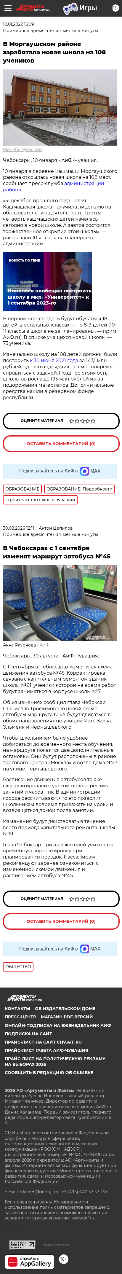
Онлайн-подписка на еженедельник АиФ (58, 1025)
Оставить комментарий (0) (61, 443)
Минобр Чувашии (22, 149)
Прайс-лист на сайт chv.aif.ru (43, 1042)
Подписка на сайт (28, 1033)
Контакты (17, 1008)
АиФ (44, 645)
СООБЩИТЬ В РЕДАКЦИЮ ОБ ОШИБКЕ (49, 1072)
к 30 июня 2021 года (54, 360)
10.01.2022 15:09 (18, 24)
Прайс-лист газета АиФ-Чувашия (46, 1050)
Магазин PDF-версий (67, 1017)
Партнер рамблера (56, 1245)
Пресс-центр (20, 1017)
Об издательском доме (65, 1008)
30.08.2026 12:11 (18, 528)
